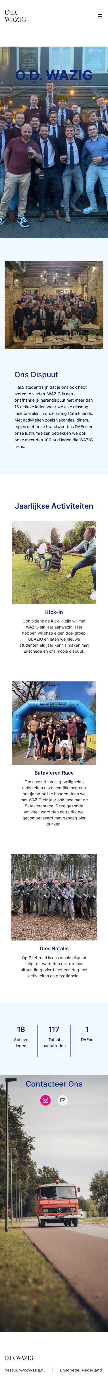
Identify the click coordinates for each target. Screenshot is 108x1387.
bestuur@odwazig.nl (25, 1370)
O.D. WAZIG (15, 16)
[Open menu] (99, 16)
